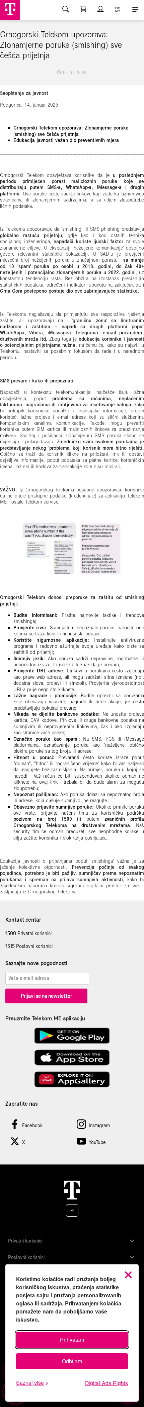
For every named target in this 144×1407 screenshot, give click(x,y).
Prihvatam (72, 1339)
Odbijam (72, 1361)
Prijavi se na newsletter (46, 996)
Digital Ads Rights (106, 1383)
